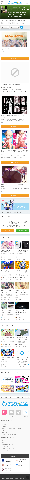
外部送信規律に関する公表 (8, 448)
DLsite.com (8, 460)
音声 (11, 23)
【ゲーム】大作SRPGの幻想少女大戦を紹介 (7, 311)
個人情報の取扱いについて (8, 447)
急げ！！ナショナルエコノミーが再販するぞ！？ (22, 271)
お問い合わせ (5, 432)
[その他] (24, 27)
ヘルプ (3, 430)
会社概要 (4, 424)
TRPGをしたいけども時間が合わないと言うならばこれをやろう (22, 292)
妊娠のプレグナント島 (7, 49)
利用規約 (4, 426)
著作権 (3, 440)
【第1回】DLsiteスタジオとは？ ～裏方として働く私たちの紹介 (22, 359)
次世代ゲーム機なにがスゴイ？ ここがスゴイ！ (22, 250)
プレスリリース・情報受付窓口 (9, 434)
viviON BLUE (22, 465)
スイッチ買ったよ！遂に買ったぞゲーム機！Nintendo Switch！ (7, 272)
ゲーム (21, 16)
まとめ (11, 397)
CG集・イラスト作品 (20, 23)
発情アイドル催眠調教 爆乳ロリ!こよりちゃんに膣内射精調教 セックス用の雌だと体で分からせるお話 (14, 151)
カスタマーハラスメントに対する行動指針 (11, 428)
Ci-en (9, 465)
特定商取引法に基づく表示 (8, 444)
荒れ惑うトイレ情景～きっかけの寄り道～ (12, 184)
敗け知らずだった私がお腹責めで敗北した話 (12, 115)
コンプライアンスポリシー (8, 450)
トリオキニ (8, 469)
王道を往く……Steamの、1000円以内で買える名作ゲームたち (22, 312)
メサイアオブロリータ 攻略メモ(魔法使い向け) (7, 291)
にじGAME (22, 460)
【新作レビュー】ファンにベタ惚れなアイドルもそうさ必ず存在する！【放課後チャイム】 (7, 252)
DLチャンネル (15, 2)
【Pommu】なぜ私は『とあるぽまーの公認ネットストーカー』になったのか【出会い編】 (22, 340)
